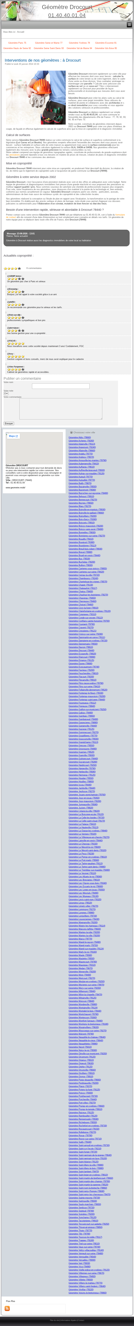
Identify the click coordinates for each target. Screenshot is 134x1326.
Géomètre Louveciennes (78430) (84, 919)
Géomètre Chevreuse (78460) (82, 601)
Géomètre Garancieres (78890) (83, 722)
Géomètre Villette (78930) (81, 1279)
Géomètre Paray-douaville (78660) (85, 1080)
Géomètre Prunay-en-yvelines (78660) (86, 1106)
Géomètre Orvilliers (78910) (82, 1073)
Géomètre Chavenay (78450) (82, 598)
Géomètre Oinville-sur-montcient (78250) (88, 1053)
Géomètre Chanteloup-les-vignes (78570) (88, 581)
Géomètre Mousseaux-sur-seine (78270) (88, 1030)
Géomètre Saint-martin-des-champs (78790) (89, 1181)
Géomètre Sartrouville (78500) (83, 1201)
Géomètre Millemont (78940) (82, 991)
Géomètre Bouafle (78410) (81, 539)
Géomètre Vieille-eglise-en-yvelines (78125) (89, 1270)
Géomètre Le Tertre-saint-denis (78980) (87, 867)
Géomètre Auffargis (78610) (82, 467)
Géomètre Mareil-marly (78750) (83, 945)
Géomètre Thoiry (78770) (80, 1230)
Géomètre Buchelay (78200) (82, 562)
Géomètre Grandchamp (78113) (83, 742)
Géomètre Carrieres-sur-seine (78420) (86, 572)
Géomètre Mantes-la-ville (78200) (84, 935)
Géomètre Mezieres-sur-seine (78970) (86, 985)
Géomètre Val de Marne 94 (79, 48)
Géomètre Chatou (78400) (81, 591)
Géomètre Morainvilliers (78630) (84, 1027)
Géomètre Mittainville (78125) (82, 998)
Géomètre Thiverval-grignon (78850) (85, 1227)
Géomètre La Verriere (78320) (82, 834)
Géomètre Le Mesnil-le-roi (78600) (85, 847)
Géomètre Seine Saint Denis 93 (49, 48)
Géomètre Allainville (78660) (82, 450)
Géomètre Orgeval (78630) (81, 1063)
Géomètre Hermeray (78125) (82, 775)
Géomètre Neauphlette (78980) (83, 1044)
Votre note (8, 391)
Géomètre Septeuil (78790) (81, 1211)
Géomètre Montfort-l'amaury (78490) (86, 1021)
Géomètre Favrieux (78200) (81, 670)
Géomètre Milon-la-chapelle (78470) (85, 994)
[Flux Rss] (7, 1310)
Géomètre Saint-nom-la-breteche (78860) (88, 1188)
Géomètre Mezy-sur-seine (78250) (85, 988)
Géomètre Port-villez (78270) (82, 1103)
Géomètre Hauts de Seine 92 (17, 48)
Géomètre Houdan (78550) (81, 778)
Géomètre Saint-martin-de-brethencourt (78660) (91, 1178)
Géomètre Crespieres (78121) (82, 631)
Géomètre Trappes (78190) (81, 1240)
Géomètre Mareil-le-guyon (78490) (85, 942)
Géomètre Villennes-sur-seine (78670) (86, 1273)
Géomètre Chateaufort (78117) (83, 588)
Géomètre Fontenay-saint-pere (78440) (87, 699)
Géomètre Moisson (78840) (81, 1001)
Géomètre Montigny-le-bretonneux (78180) (88, 1024)
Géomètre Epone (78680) (80, 663)
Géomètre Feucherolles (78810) (83, 673)
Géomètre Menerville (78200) (82, 971)
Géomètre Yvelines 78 (79, 43)
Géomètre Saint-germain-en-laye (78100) (88, 1158)
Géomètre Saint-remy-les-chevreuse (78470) (89, 1194)
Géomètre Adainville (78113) (82, 444)
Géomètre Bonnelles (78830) (82, 532)
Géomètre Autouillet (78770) (82, 480)
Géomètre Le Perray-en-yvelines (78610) (88, 857)
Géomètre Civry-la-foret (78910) (83, 608)
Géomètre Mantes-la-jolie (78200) (84, 932)
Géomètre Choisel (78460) (81, 604)
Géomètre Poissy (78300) (81, 1093)
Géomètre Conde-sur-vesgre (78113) (86, 617)
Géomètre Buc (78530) (79, 558)
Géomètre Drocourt (67, 7)
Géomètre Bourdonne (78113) (82, 545)
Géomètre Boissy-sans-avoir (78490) (86, 529)
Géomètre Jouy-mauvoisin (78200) (85, 801)
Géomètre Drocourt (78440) (81, 650)
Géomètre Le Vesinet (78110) (82, 873)
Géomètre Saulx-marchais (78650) (85, 1204)
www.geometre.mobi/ (15, 487)
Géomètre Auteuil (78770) (81, 477)
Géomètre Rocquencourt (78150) (84, 1129)
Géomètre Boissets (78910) (82, 522)
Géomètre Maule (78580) (80, 955)
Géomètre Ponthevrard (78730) (83, 1096)
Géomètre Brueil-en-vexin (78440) (84, 555)
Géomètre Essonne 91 (106, 43)
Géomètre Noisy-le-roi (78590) (83, 1050)
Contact (81, 1320)
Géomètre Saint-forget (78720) (83, 1152)
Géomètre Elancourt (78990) (82, 657)
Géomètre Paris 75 (17, 43)
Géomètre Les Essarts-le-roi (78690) (86, 886)
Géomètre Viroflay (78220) (81, 1289)
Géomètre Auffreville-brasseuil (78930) (87, 470)
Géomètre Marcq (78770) (80, 939)
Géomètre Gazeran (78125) (81, 729)
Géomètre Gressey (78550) (81, 745)
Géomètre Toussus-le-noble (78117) (85, 1237)
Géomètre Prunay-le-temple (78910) (85, 1109)
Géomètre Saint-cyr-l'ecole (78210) (85, 1148)
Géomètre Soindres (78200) (82, 1214)
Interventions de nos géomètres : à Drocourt (43, 60)
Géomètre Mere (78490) (80, 975)
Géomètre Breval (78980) (80, 552)
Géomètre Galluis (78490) (81, 713)
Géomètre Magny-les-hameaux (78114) (87, 926)
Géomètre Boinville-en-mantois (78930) (87, 509)
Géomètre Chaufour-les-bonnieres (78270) (88, 595)
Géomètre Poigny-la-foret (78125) (84, 1089)
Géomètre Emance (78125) (81, 660)
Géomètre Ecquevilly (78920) (82, 654)
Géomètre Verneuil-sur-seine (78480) (86, 1253)
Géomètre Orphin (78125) (80, 1066)
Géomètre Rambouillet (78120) (83, 1116)
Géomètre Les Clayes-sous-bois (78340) (88, 883)
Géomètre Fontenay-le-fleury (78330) (86, 693)
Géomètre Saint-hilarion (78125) (84, 1161)
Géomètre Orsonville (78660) (82, 1070)
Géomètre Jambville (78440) (82, 788)
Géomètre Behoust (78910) (81, 496)
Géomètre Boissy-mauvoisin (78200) (86, 526)
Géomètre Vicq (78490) (80, 1266)
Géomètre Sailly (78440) (80, 1142)
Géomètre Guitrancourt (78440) (83, 758)
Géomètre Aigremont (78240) (82, 447)
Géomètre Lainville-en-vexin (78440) (86, 840)
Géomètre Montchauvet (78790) (84, 1014)
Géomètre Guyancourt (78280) (83, 762)
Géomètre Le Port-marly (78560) (84, 860)
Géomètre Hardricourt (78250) (83, 765)
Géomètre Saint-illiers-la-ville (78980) (86, 1165)
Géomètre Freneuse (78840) (82, 706)
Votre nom (8, 382)
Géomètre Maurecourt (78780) (83, 962)
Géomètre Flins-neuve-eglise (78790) (86, 683)
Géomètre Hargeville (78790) (82, 768)
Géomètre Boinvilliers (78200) (83, 516)
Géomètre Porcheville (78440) (83, 1099)
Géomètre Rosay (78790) (80, 1135)
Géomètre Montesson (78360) (83, 1017)
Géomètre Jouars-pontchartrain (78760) (87, 794)
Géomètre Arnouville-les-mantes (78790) (88, 460)
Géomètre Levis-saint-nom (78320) (85, 899)
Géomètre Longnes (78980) (81, 912)
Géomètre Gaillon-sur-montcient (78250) (87, 709)
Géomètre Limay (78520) (80, 903)
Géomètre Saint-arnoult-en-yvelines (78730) (89, 1145)
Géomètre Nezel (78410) (80, 1047)
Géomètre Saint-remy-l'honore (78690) (86, 1191)
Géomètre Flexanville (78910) (82, 680)
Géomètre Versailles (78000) (82, 1260)
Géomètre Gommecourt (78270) (84, 732)
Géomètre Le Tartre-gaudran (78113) (86, 863)
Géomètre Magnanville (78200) (83, 922)
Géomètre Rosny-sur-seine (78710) (85, 1139)
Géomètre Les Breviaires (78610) (84, 880)
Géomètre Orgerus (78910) (81, 1060)
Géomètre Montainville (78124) (83, 1007)
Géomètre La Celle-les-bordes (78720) (86, 817)
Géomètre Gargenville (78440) (83, 726)
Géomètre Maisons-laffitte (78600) (85, 929)
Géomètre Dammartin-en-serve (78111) (87, 637)
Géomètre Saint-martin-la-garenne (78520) (88, 1184)
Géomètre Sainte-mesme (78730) (84, 1198)
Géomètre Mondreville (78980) (83, 1004)
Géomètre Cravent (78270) (81, 627)
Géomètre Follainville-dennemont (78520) (88, 690)
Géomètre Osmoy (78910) (81, 1076)
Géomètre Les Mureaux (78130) (84, 896)
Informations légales (68, 1320)
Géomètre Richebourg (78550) (83, 1122)
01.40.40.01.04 (67, 15)
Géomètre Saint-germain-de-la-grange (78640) (90, 1155)
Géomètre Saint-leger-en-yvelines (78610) (88, 1175)
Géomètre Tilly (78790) (79, 1234)
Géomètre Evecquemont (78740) (84, 667)
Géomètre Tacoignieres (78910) (83, 1220)
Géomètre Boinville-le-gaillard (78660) (86, 513)
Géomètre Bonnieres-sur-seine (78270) (87, 536)
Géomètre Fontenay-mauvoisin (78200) (87, 696)
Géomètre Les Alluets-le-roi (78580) (85, 876)
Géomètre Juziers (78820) (81, 808)
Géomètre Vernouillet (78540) (82, 1257)
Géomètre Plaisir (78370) (80, 1086)
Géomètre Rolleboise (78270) (82, 1132)
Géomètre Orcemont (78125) (82, 1057)
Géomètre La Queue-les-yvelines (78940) (88, 830)
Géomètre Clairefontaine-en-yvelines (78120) (90, 611)
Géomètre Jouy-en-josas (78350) (84, 798)
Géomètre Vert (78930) (79, 1263)
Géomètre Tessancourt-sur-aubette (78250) (89, 1224)
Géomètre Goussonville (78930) (84, 739)
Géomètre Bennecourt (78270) (83, 499)
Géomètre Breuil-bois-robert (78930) (85, 549)
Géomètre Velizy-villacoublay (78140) (86, 1250)
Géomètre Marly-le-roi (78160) (83, 952)
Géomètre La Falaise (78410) (82, 824)
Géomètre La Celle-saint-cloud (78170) (87, 821)
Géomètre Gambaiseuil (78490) (83, 719)
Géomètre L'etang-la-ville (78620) (84, 811)
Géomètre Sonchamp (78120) (82, 1217)
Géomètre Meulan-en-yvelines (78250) (87, 981)
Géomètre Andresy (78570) (81, 457)
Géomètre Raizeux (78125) (81, 1112)
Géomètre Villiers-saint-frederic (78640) (87, 1286)
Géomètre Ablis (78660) (80, 437)
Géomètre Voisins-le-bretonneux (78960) (88, 1293)
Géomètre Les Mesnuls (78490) (83, 893)
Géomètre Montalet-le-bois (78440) (85, 1011)
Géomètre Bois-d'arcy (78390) (83, 519)
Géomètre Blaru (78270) (80, 506)
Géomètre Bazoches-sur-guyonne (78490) (88, 493)
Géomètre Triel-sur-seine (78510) (84, 1243)
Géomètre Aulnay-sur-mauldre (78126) (86, 473)
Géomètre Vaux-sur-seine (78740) (84, 1247)
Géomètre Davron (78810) (81, 647)
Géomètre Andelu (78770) (81, 454)
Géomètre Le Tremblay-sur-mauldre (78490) (89, 870)
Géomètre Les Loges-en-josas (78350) (87, 889)
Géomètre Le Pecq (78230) (81, 853)
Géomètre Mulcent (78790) (81, 1034)
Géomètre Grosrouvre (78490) (83, 749)
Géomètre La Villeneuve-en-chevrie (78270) (89, 837)
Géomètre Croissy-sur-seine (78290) (86, 634)
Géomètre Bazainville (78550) (83, 486)
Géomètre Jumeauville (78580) (83, 804)
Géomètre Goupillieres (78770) (83, 735)
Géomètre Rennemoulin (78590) (84, 1119)
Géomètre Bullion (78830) (81, 565)
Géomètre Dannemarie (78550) (83, 644)
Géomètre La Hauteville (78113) (83, 827)
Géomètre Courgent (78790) (82, 624)
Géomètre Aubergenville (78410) (84, 463)
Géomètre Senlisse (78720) (81, 1207)
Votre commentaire (12, 397)
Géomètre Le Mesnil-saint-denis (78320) (87, 850)
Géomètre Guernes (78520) (81, 752)
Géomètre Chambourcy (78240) (83, 578)
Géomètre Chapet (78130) (81, 585)
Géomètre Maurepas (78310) (82, 965)
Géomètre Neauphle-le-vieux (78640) (86, 1040)
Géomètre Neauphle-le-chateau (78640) (87, 1037)
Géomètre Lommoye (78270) (82, 909)
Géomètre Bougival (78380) (81, 542)
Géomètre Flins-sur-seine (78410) (84, 686)
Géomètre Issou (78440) (80, 785)
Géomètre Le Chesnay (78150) (83, 844)
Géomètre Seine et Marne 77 (48, 43)
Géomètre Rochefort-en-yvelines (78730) (88, 1125)
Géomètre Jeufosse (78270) (82, 791)
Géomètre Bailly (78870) (80, 483)
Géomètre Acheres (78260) (81, 440)
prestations (14, 155)
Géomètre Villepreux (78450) (82, 1276)
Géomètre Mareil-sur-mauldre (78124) (86, 948)
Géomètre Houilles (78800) (81, 781)
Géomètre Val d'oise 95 (106, 48)
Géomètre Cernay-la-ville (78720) (84, 575)
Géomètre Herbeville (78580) (82, 771)
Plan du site (54, 1320)
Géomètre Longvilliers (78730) (83, 916)
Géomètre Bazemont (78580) (82, 490)
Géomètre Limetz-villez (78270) (83, 906)
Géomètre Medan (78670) (81, 968)
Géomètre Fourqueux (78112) (82, 703)
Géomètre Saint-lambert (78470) (84, 1171)
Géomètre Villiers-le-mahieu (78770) (85, 1283)
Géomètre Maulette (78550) (81, 958)
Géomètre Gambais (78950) (82, 716)
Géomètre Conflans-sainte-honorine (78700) (89, 621)
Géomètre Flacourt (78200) (81, 676)
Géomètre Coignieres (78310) (82, 614)
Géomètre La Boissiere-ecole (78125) (86, 814)
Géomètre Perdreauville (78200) (84, 1083)
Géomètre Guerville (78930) (82, 755)
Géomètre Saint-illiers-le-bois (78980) (86, 1168)
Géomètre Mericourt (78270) (82, 978)
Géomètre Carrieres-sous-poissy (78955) (88, 568)
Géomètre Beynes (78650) (81, 503)
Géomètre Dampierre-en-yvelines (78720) (88, 640)
